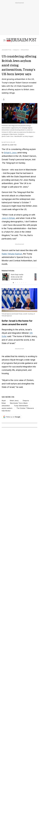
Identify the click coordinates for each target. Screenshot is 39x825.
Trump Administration (21, 406)
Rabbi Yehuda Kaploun (12, 254)
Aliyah (4, 400)
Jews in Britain (8, 218)
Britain (4, 403)
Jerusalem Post (6, 50)
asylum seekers (7, 408)
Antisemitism (25, 50)
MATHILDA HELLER (9, 142)
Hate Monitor (6, 411)
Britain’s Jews (10, 152)
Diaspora (16, 50)
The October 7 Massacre (25, 408)
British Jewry (14, 400)
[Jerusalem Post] (21, 40)
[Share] (4, 99)
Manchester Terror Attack (19, 403)
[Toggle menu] (4, 40)
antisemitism (6, 406)
